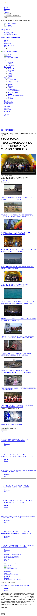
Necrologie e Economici (11, 574)
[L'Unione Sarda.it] (10, 23)
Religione (10, 98)
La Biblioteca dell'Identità (11, 557)
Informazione (11, 68)
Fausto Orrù (4, 180)
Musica (10, 94)
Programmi (7, 43)
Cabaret (10, 83)
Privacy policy (8, 571)
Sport (9, 71)
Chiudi (3, 614)
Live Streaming (8, 102)
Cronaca (10, 86)
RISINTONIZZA (9, 45)
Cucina (10, 76)
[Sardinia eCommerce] (11, 27)
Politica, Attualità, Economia (16, 95)
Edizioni (10, 62)
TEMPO (6, 114)
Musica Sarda (12, 79)
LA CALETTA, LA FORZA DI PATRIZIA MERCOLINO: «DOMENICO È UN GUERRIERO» (18, 516)
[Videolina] (6, 30)
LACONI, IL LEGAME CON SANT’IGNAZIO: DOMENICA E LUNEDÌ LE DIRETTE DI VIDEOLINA (18, 455)
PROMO (7, 100)
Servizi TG (11, 63)
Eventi (10, 75)
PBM (5, 561)
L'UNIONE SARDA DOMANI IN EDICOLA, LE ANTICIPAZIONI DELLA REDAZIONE (15, 440)
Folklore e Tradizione (14, 90)
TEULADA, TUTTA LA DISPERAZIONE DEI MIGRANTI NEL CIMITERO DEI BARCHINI (15, 486)
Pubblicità (7, 111)
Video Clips (7, 78)
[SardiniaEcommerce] (10, 568)
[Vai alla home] (6, 37)
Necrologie (7, 109)
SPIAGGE (7, 116)
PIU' (5, 46)
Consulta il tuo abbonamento (12, 554)
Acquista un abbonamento (11, 556)
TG (5, 42)
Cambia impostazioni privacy (12, 579)
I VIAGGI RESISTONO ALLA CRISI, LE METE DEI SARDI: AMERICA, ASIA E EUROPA (17, 501)
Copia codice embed (6, 175)
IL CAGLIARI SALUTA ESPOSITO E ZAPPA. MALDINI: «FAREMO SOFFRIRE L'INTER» (18, 470)
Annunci (6, 108)
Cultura (10, 73)
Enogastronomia (12, 89)
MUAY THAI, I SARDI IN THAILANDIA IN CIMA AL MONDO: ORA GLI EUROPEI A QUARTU (17, 546)
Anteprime (11, 65)
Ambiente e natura (13, 81)
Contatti (6, 578)
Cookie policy (8, 573)
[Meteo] (5, 2)
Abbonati (7, 106)
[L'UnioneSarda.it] (10, 564)
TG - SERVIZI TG (8, 130)
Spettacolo (11, 70)
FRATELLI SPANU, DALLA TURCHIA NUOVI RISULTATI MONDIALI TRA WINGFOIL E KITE (16, 532)
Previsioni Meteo (9, 103)
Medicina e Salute (13, 92)
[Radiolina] (7, 25)
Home (6, 40)
